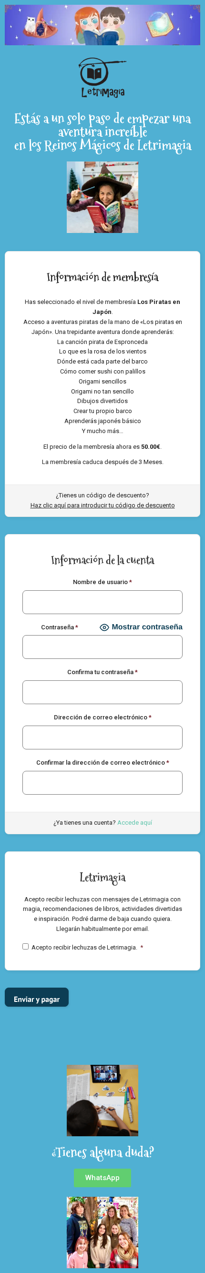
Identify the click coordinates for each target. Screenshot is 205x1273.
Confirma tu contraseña (102, 672)
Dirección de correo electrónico (103, 717)
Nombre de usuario (102, 582)
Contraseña (59, 627)
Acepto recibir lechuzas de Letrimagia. (87, 947)
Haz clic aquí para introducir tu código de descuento (103, 505)
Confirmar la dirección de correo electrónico (102, 762)
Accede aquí (134, 822)
